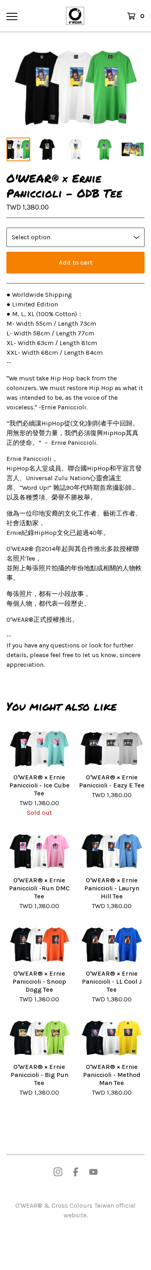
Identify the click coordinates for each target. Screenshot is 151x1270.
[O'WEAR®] (75, 15)
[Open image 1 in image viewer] (75, 87)
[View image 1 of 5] (18, 149)
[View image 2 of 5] (47, 149)
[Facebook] (75, 1172)
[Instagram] (58, 1172)
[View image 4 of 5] (104, 149)
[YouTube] (93, 1172)
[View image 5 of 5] (133, 149)
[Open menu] (11, 16)
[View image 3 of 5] (75, 149)
